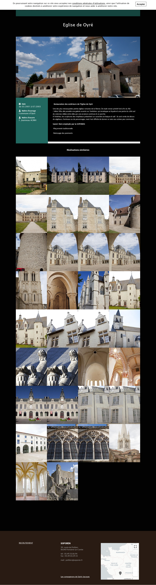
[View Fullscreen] (134, 546)
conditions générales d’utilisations (88, 3)
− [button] (135, 573)
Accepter (141, 4)
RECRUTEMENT (26, 543)
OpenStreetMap (119, 579)
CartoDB (135, 579)
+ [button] (135, 569)
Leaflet (110, 579)
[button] (17, 69)
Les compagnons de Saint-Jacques (75, 577)
